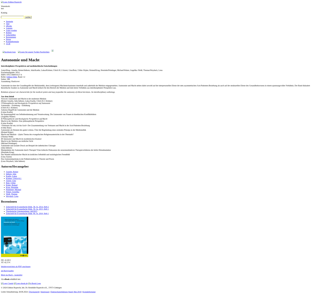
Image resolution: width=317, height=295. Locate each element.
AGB (8, 44)
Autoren (9, 28)
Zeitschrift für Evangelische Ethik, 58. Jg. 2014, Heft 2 (27, 207)
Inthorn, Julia (11, 174)
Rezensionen (11, 37)
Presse (8, 39)
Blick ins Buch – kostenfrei (11, 275)
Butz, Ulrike (11, 183)
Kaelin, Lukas (11, 176)
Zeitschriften (11, 35)
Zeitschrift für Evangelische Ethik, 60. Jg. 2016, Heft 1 (27, 213)
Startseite (9, 21)
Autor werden (11, 30)
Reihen (9, 33)
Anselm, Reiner (12, 172)
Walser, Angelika (12, 192)
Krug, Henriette (12, 187)
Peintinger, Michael (13, 190)
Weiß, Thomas (11, 194)
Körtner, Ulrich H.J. (14, 178)
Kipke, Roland (11, 185)
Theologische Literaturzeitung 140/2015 (21, 211)
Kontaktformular (12, 42)
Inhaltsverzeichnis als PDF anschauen (15, 267)
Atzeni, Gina (11, 181)
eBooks (9, 26)
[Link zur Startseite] (11, 2)
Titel (7, 24)
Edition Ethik (12, 77)
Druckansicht (34, 292)
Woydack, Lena (12, 196)
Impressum (45, 292)
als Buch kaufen (7, 271)
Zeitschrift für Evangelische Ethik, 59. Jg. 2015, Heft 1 (27, 209)
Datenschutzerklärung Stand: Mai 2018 (66, 292)
